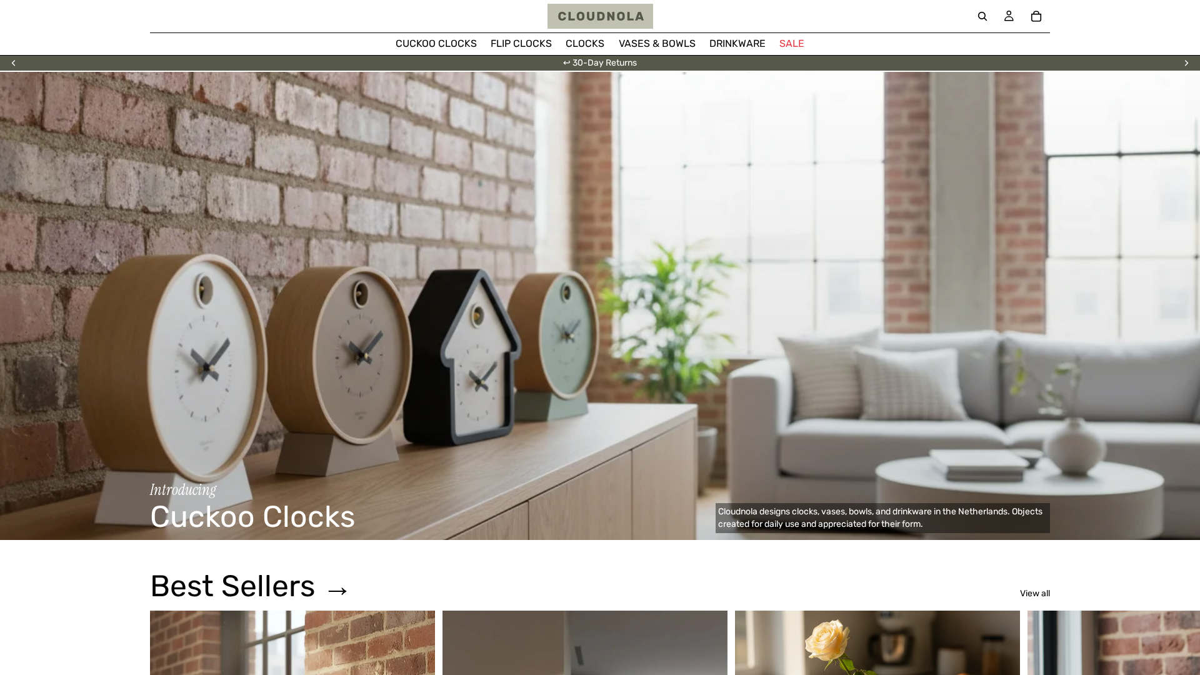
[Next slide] (1186, 63)
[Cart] (1036, 16)
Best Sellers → (251, 586)
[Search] (982, 16)
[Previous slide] (14, 63)
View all (1035, 593)
